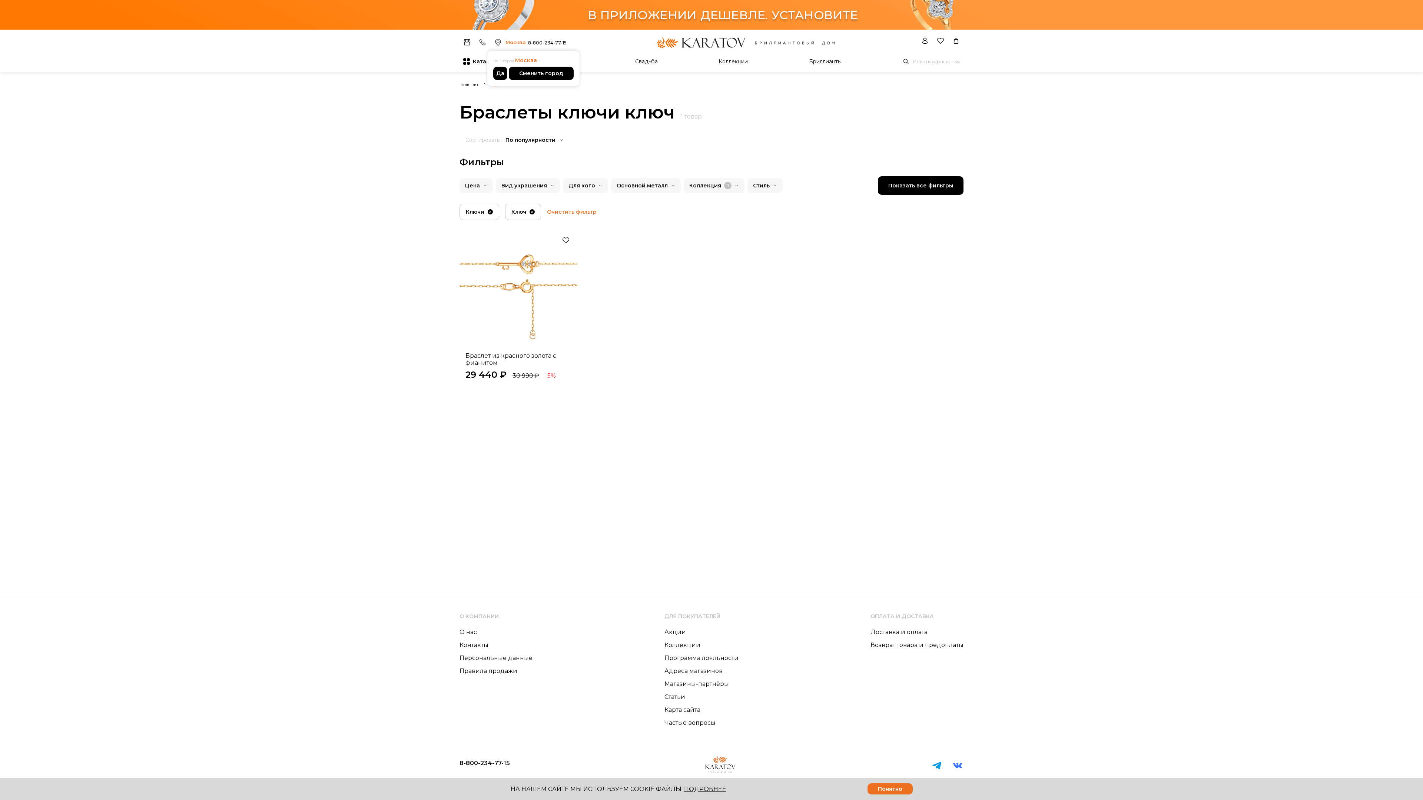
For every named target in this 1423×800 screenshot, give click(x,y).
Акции (675, 632)
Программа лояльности (701, 657)
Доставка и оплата (899, 632)
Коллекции (733, 61)
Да (500, 73)
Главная (469, 84)
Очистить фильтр (572, 212)
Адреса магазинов (693, 670)
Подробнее (705, 789)
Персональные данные (496, 657)
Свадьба (646, 61)
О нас (468, 632)
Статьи (674, 696)
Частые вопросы (690, 722)
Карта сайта (682, 709)
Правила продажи (488, 670)
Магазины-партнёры (696, 683)
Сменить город (541, 73)
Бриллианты (825, 61)
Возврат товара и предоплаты (916, 645)
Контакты (474, 645)
